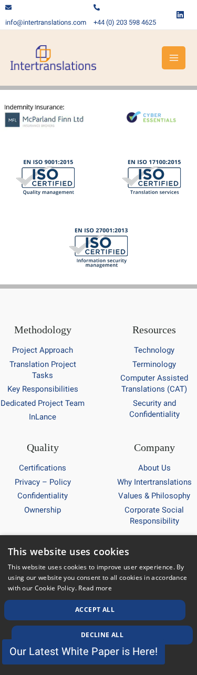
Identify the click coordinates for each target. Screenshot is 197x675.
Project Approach (42, 350)
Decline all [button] (102, 634)
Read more (95, 588)
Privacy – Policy (43, 482)
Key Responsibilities (42, 389)
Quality (43, 447)
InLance (42, 417)
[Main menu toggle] (173, 58)
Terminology (154, 364)
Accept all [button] (95, 609)
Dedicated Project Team (43, 403)
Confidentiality (42, 495)
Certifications (42, 468)
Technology (154, 350)
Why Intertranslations (154, 482)
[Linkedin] (180, 15)
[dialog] (98, 605)
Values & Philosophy (154, 495)
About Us (154, 468)
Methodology (42, 329)
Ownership (42, 510)
